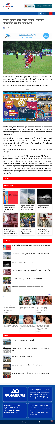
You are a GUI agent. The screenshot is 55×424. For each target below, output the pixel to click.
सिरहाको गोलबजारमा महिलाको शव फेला (43, 207)
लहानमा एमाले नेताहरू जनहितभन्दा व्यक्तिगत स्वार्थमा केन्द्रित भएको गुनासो (9, 209)
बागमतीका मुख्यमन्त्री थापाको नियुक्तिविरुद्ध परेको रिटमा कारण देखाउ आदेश (10, 233)
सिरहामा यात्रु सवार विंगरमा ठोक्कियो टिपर (22, 357)
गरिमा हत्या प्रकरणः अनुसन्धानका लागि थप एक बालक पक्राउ (27, 232)
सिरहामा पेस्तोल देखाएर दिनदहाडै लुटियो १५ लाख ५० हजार (27, 365)
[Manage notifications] (51, 421)
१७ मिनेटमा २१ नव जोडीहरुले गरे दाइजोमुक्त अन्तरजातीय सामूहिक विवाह (30, 373)
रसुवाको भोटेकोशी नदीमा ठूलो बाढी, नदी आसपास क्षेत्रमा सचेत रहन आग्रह (27, 208)
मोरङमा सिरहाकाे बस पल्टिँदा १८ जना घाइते (23, 340)
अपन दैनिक (8, 28)
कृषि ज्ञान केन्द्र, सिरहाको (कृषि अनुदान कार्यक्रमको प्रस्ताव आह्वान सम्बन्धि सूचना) (30, 349)
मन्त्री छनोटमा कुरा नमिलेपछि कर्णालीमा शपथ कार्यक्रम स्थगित (43, 232)
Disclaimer (42, 422)
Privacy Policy (36, 422)
